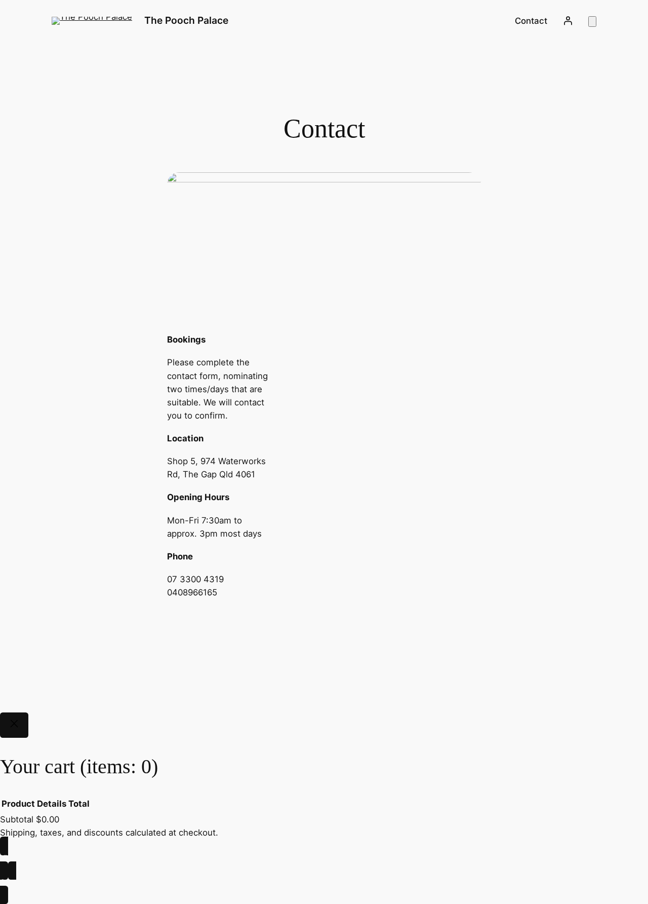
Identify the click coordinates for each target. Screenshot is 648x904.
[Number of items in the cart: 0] (592, 21)
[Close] (14, 725)
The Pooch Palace (186, 20)
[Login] (567, 20)
